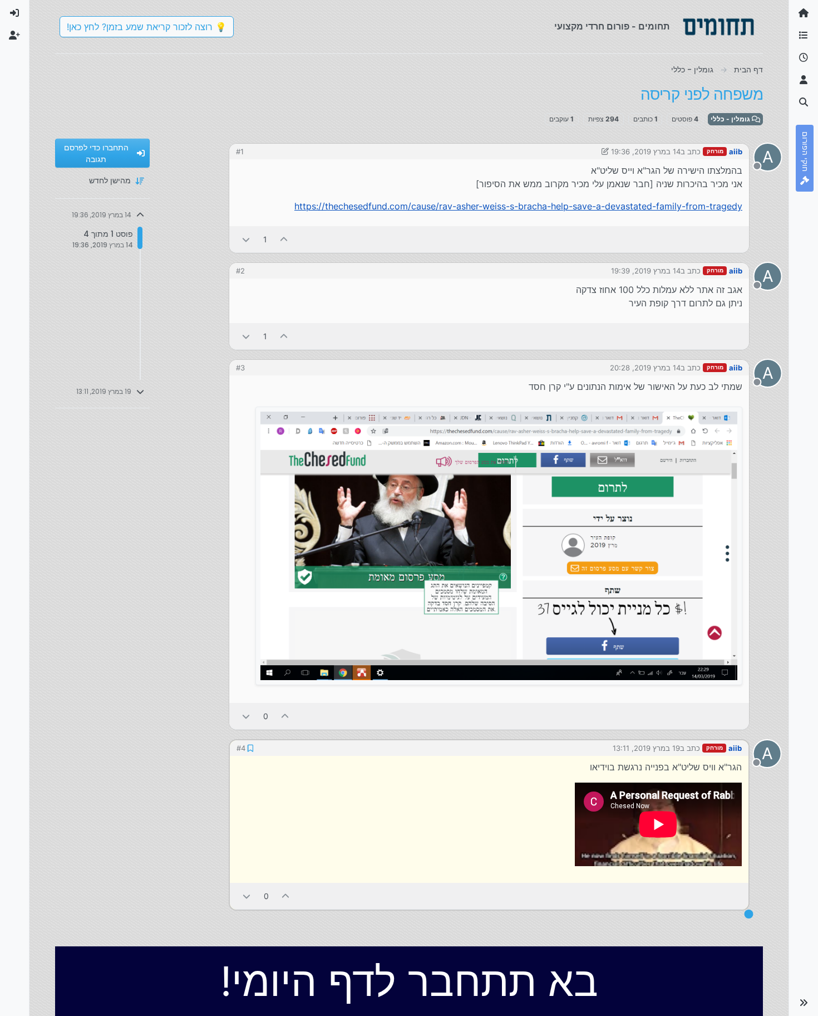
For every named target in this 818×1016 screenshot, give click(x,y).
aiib (735, 151)
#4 (240, 748)
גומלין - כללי (731, 119)
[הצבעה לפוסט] (284, 239)
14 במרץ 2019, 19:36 (646, 151)
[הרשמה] (14, 36)
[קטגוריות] (804, 36)
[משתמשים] (804, 80)
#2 (240, 270)
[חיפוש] (804, 102)
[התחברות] (14, 13)
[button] (804, 1003)
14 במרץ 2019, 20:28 (645, 367)
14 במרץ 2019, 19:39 (646, 270)
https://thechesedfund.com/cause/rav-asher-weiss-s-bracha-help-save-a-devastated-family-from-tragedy (518, 206)
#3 (240, 367)
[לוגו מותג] (718, 26)
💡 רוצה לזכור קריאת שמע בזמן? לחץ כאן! (146, 26)
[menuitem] (14, 13)
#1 (240, 151)
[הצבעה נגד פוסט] (246, 239)
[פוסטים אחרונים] (804, 58)
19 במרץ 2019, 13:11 (646, 748)
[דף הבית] (804, 13)
